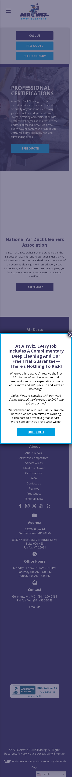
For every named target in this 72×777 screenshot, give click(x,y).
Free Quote (36, 432)
